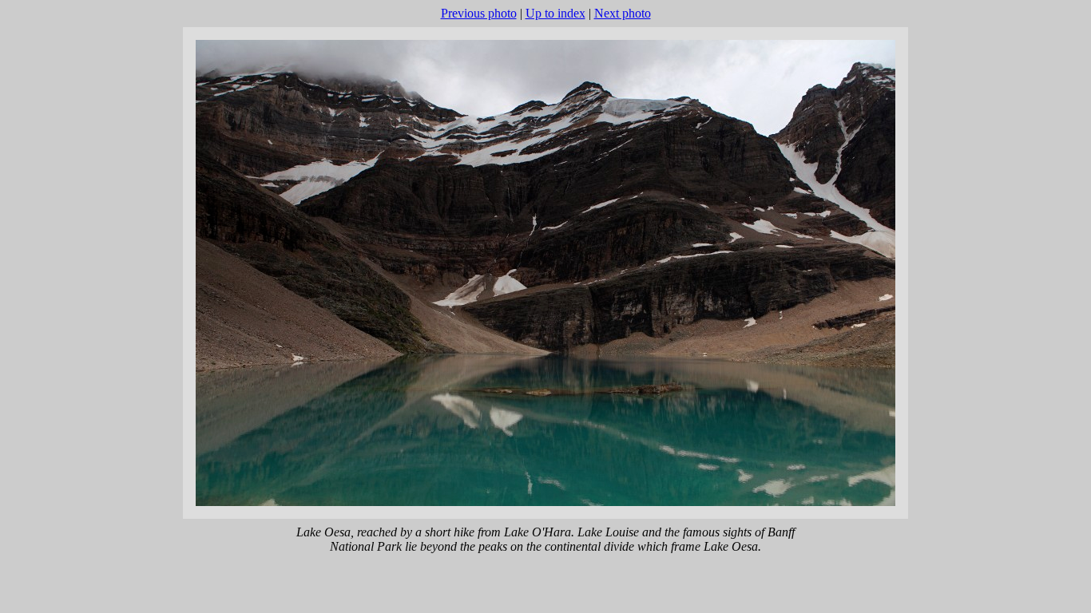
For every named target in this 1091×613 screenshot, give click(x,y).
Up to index (555, 13)
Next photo (622, 13)
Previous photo (479, 13)
